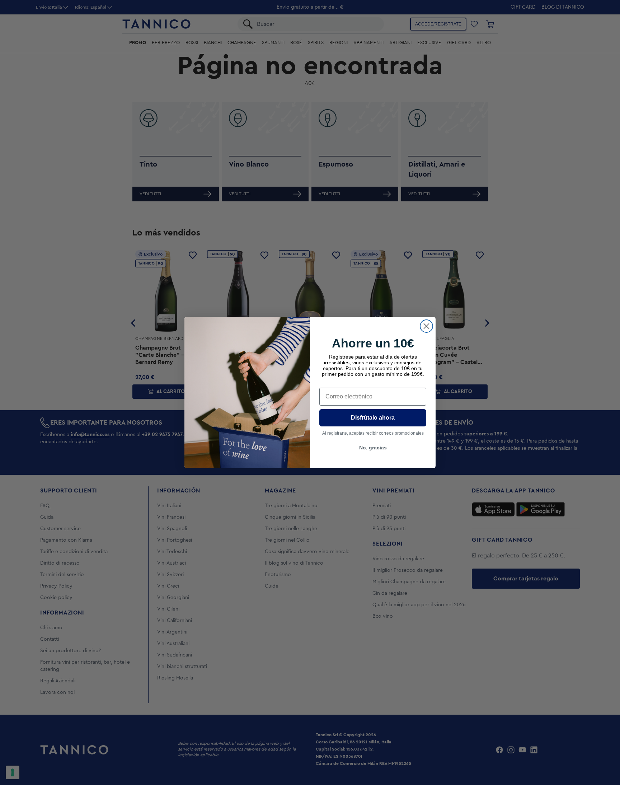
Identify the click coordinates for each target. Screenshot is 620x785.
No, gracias (373, 447)
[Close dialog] (426, 326)
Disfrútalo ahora (373, 418)
